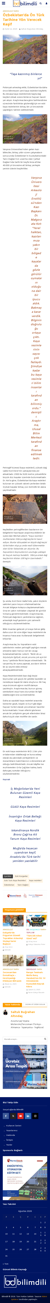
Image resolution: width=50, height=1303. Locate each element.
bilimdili (8, 950)
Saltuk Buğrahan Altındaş (32, 29)
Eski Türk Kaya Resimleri (15, 880)
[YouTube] (21, 1116)
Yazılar (9, 1145)
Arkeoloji (8, 11)
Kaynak (6, 779)
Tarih (16, 11)
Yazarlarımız (11, 1130)
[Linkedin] (28, 1116)
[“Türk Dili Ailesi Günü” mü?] (36, 920)
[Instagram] (35, 1116)
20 (28, 1242)
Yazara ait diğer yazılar (35, 1004)
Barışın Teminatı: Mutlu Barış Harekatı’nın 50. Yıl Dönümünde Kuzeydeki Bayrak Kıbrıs (35, 979)
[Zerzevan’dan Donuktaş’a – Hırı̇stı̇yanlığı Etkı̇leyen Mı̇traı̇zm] (13, 960)
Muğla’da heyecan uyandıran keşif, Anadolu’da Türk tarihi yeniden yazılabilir (25, 855)
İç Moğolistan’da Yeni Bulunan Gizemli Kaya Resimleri (25, 793)
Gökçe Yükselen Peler (36, 944)
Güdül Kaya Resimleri (25, 807)
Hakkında (10, 1135)
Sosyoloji (31, 969)
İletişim (9, 1140)
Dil (27, 930)
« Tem (5, 1264)
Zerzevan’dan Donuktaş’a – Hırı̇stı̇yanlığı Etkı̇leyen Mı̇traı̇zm (12, 976)
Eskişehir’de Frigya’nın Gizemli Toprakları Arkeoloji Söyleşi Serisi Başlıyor (13, 939)
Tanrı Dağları (23, 885)
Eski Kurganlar (21, 876)
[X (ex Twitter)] (13, 1116)
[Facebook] (6, 1116)
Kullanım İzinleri (13, 1126)
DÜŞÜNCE (35, 930)
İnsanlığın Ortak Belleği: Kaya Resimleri (25, 819)
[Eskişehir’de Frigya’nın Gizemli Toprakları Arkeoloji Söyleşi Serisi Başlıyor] (13, 920)
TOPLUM (30, 933)
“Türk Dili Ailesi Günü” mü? (34, 937)
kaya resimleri (35, 880)
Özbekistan (9, 885)
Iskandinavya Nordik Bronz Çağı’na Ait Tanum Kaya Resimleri (25, 835)
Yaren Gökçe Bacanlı (36, 993)
